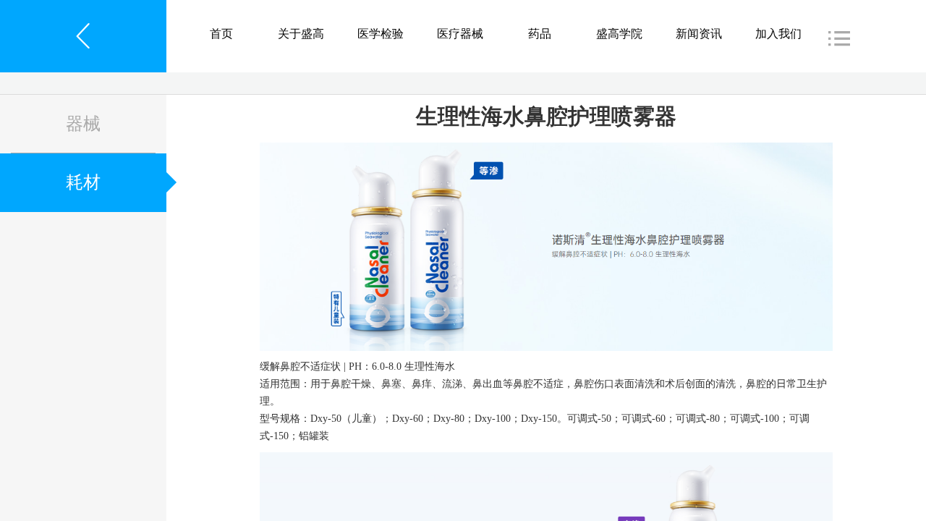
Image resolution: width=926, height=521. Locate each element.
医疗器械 (460, 33)
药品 (539, 33)
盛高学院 (619, 33)
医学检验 (380, 33)
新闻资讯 (699, 33)
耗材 (83, 182)
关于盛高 (301, 33)
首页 (221, 33)
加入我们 (778, 33)
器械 (83, 123)
